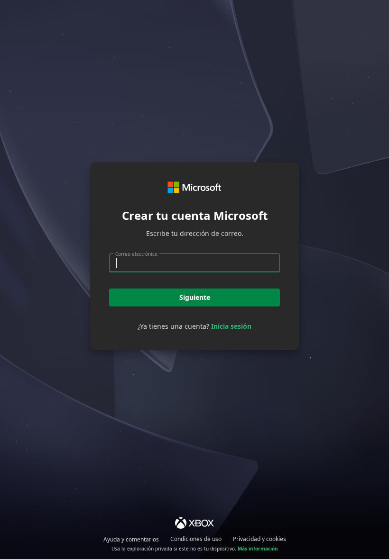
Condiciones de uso (196, 539)
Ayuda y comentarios (131, 539)
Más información (258, 548)
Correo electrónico (136, 254)
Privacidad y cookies (259, 539)
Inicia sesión (231, 326)
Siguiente (194, 297)
